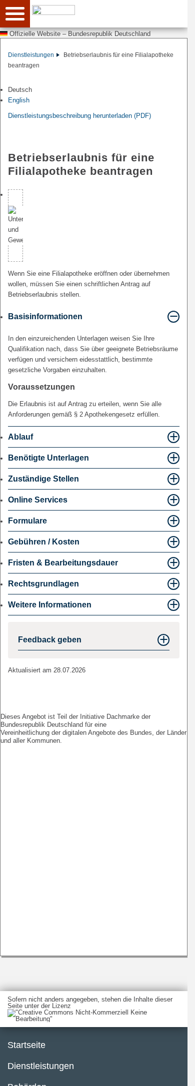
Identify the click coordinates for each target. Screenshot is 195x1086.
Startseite (27, 1045)
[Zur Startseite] (112, 13)
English (19, 100)
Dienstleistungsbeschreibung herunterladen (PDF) (79, 115)
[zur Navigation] (15, 13)
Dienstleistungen (31, 54)
